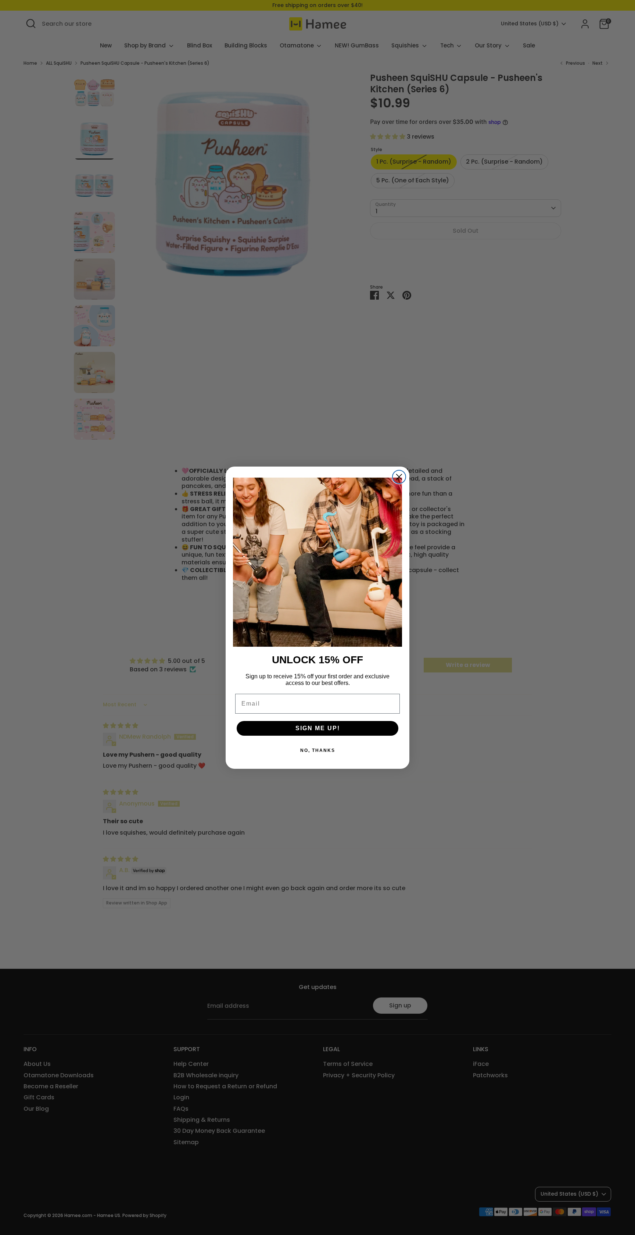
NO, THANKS (317, 750)
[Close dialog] (399, 476)
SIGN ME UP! (317, 728)
